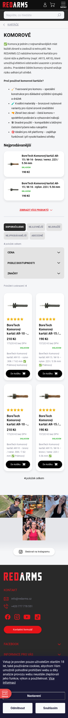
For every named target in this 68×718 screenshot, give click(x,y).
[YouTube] (27, 616)
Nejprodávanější (16, 235)
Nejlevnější (36, 227)
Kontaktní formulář (22, 629)
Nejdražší (54, 227)
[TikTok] (37, 616)
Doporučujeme (15, 227)
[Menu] (63, 4)
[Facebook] (7, 616)
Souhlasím (50, 708)
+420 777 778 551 (22, 606)
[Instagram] (16, 616)
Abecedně (37, 235)
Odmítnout (18, 708)
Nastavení (34, 696)
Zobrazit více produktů (34, 210)
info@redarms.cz (21, 598)
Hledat (59, 15)
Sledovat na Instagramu (37, 551)
